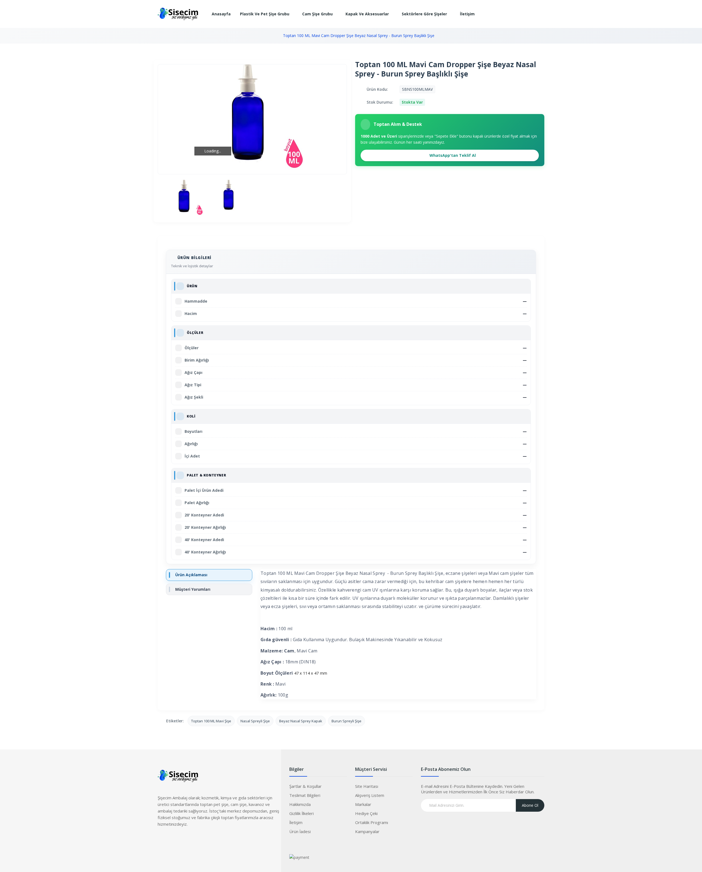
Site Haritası (366, 786)
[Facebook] (162, 840)
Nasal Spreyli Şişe (255, 720)
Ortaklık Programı (371, 822)
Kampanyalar (367, 831)
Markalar (363, 804)
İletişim (295, 822)
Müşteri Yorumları (192, 589)
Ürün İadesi (300, 831)
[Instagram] (184, 840)
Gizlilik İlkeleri (301, 813)
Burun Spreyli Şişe (346, 720)
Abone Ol (530, 805)
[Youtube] (195, 840)
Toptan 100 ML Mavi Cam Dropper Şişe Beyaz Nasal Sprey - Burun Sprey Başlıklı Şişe (358, 35)
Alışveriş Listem (369, 795)
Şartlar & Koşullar (305, 786)
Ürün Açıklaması (191, 574)
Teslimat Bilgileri (304, 795)
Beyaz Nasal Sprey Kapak (300, 720)
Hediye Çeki (366, 813)
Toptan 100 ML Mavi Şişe (211, 720)
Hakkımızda (300, 804)
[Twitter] (173, 840)
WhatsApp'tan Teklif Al (452, 155)
